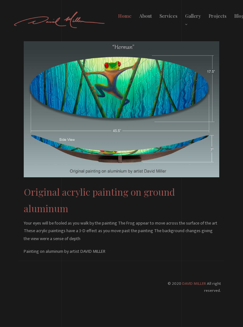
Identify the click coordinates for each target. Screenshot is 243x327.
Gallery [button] (193, 16)
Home (125, 16)
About (145, 16)
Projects (218, 16)
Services (168, 16)
